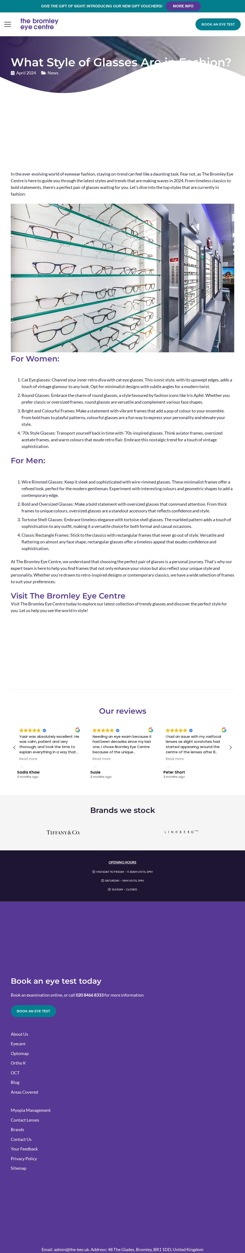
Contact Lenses (25, 1120)
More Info (183, 6)
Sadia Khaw (28, 772)
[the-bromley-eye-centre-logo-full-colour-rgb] (40, 24)
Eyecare (18, 1043)
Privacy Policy (24, 1158)
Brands (17, 1129)
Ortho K (18, 1063)
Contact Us (21, 1139)
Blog (15, 1082)
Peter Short (174, 772)
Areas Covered (24, 1092)
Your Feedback (24, 1148)
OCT (15, 1072)
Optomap (20, 1053)
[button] (8, 24)
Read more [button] (28, 759)
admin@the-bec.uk (71, 1249)
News (53, 72)
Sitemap (18, 1168)
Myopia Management (31, 1110)
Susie (95, 772)
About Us (19, 1034)
